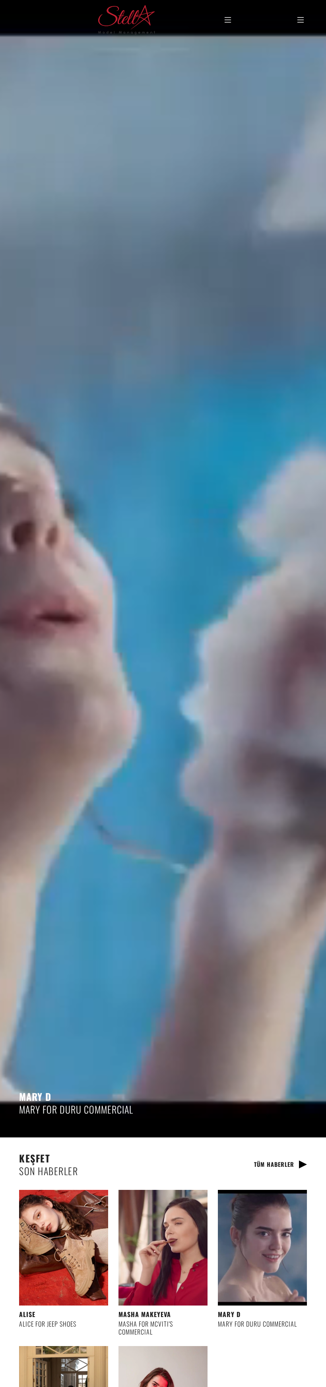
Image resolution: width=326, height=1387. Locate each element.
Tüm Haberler (274, 1164)
